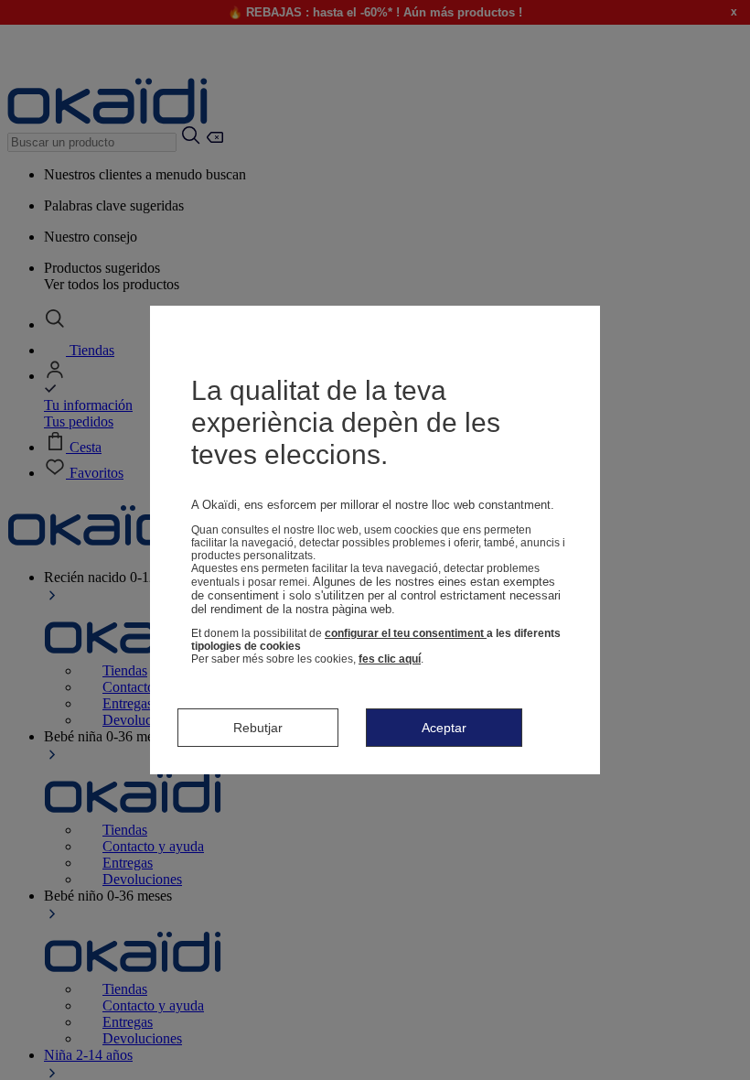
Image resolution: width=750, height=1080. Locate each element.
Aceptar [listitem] (444, 727)
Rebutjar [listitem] (258, 727)
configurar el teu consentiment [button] (406, 633)
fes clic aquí (390, 659)
